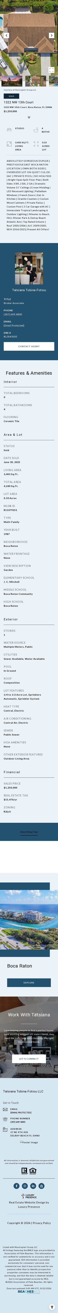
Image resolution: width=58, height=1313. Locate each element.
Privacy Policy (42, 1223)
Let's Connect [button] (29, 1058)
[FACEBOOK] (16, 1186)
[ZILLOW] (41, 1186)
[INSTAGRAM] (25, 1186)
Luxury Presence (29, 1206)
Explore (29, 982)
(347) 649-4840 (13, 314)
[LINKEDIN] (33, 1186)
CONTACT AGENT (29, 346)
